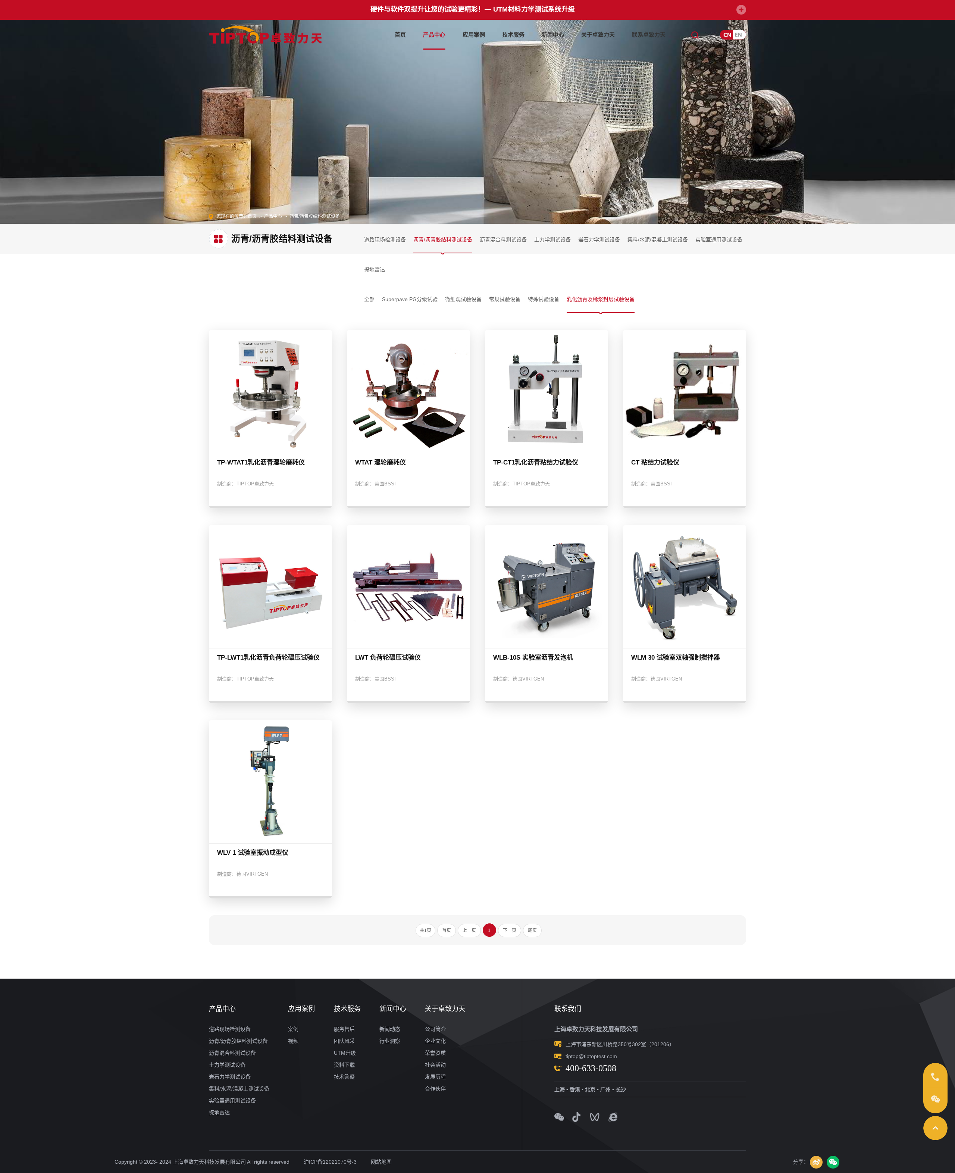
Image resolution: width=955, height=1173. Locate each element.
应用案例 (474, 34)
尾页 (532, 930)
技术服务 (513, 34)
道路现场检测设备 (385, 240)
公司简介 (435, 1029)
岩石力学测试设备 (599, 240)
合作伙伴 (435, 1089)
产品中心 (434, 34)
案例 (293, 1029)
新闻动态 (389, 1029)
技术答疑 (344, 1077)
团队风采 (344, 1041)
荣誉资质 (435, 1053)
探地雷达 (374, 269)
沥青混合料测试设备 (503, 240)
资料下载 (344, 1065)
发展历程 (435, 1077)
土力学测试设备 (552, 240)
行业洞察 (389, 1041)
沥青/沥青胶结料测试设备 (442, 240)
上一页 (469, 930)
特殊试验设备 (543, 299)
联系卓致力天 (649, 34)
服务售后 (344, 1029)
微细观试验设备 (463, 299)
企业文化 (435, 1041)
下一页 (509, 930)
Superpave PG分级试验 (410, 299)
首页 (400, 34)
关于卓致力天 (598, 34)
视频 (293, 1041)
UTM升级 (345, 1053)
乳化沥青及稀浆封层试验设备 (601, 299)
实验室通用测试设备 (718, 240)
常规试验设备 (504, 299)
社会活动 (435, 1065)
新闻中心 (553, 34)
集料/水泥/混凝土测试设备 (657, 240)
